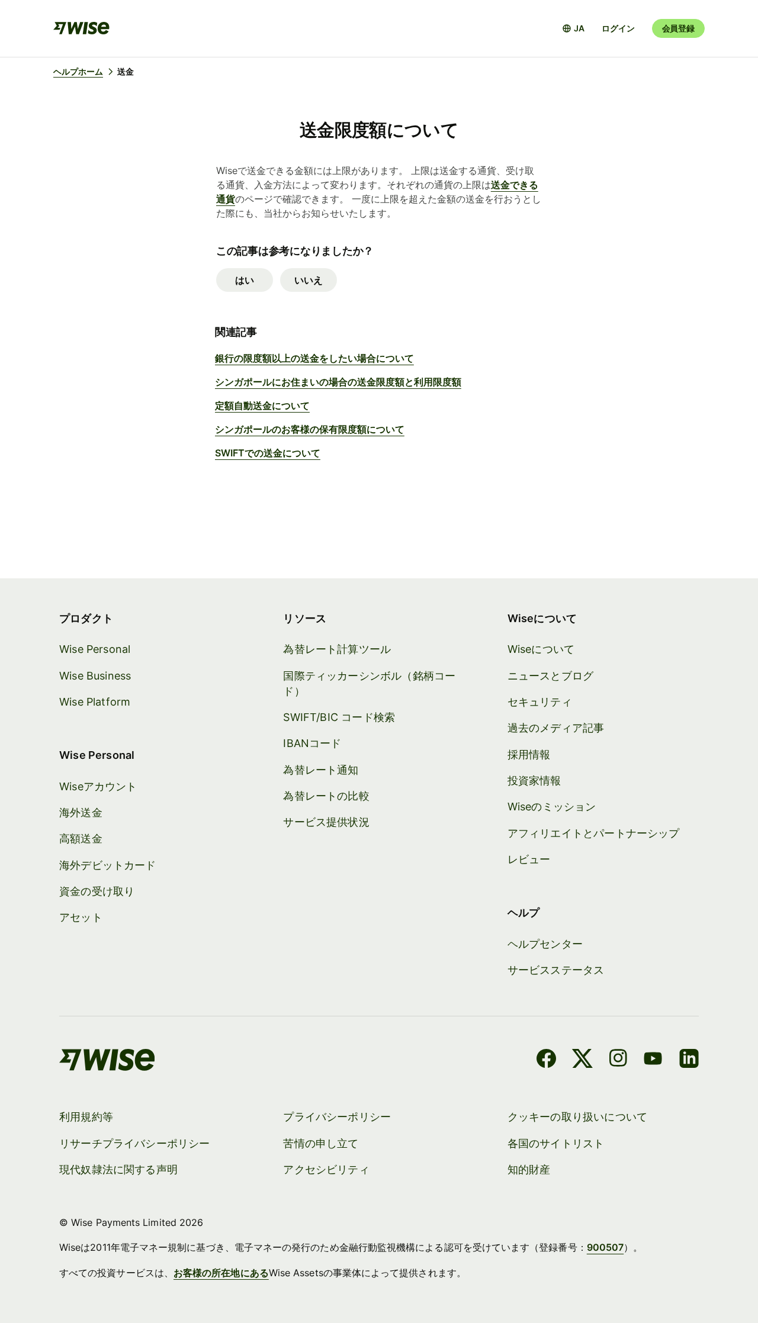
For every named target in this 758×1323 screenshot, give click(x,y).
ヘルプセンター (545, 944)
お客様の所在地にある (221, 1273)
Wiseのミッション (552, 806)
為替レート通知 (320, 770)
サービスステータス (556, 970)
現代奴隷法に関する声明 (118, 1169)
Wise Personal (94, 649)
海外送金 (80, 812)
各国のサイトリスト (556, 1143)
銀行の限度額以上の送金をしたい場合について (314, 358)
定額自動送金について (262, 405)
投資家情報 (534, 780)
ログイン (618, 28)
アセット (80, 917)
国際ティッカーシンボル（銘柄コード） (369, 683)
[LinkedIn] (689, 1060)
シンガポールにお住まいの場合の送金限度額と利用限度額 (338, 382)
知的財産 (529, 1169)
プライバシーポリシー (337, 1116)
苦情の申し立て (320, 1143)
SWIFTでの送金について (267, 453)
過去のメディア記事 (556, 728)
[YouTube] (653, 1060)
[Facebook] (546, 1060)
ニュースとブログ (550, 675)
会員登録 (678, 28)
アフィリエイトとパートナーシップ (594, 833)
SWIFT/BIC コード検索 (339, 717)
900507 (605, 1247)
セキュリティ (540, 702)
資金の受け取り (96, 891)
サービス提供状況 (326, 822)
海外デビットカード (107, 865)
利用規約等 (86, 1116)
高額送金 (80, 838)
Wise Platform (94, 702)
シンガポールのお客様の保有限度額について (309, 429)
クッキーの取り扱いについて (577, 1116)
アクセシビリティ (326, 1169)
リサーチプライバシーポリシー (134, 1143)
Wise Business (95, 675)
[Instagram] (618, 1060)
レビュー (529, 859)
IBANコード (312, 743)
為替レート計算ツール (337, 649)
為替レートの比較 (326, 796)
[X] (582, 1060)
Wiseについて (541, 649)
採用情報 (529, 754)
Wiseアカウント (98, 786)
